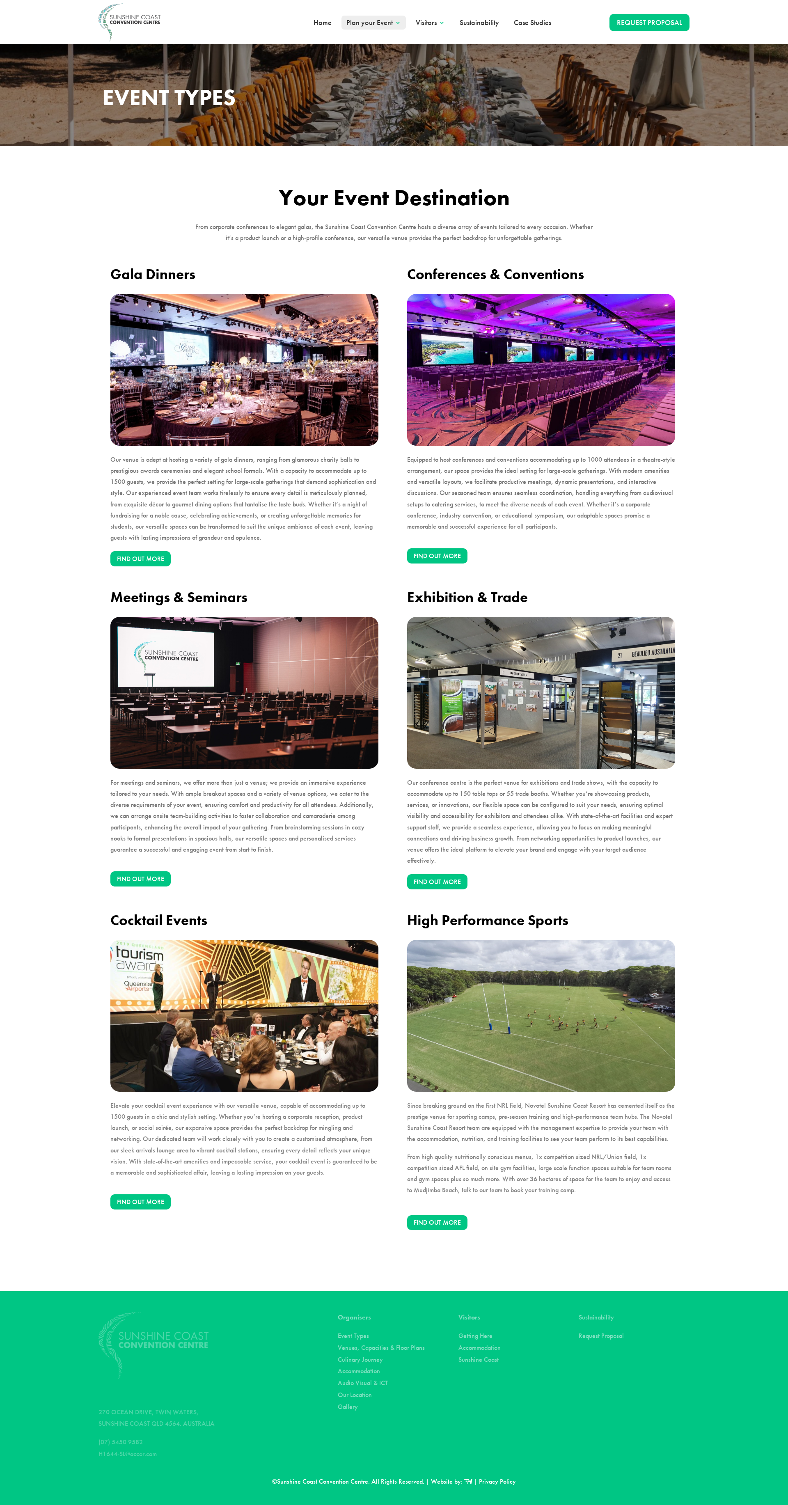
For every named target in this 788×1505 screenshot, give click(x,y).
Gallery (348, 1406)
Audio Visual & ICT (363, 1383)
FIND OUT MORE (140, 558)
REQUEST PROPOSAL (649, 22)
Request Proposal (601, 1335)
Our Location (355, 1394)
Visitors (426, 22)
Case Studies (532, 22)
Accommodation (359, 1371)
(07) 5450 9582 (120, 1442)
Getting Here (475, 1335)
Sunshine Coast (478, 1359)
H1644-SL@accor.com (127, 1454)
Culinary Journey (360, 1359)
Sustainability (479, 22)
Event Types (353, 1335)
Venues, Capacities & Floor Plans (381, 1347)
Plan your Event (369, 22)
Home (323, 22)
